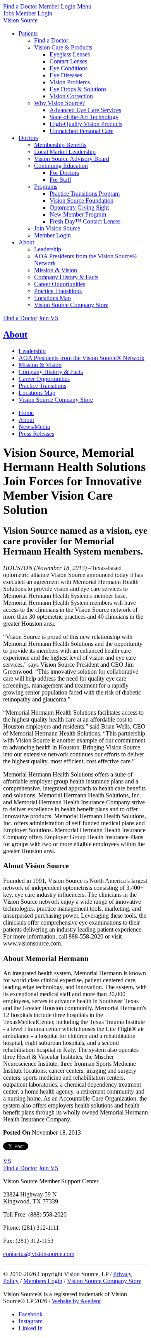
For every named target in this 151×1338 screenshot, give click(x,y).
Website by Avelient (76, 1301)
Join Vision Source (57, 228)
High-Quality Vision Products (86, 124)
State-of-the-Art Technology (84, 117)
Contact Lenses (68, 61)
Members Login (42, 1281)
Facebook (31, 1314)
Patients (28, 33)
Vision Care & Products (63, 47)
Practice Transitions (58, 291)
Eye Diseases (66, 75)
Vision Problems (70, 82)
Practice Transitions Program (85, 193)
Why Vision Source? (59, 103)
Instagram (31, 1321)
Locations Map (52, 298)
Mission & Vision (55, 270)
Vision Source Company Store (71, 305)
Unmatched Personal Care (81, 131)
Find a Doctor (20, 6)
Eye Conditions (69, 68)
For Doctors (64, 172)
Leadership (47, 249)
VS (7, 1161)
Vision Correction (71, 96)
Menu (84, 6)
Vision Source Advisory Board (71, 158)
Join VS (48, 318)
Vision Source (20, 20)
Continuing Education (61, 165)
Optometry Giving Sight (79, 207)
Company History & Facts (66, 277)
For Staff (60, 179)
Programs (45, 186)
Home (26, 413)
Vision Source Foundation (81, 200)
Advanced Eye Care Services (85, 110)
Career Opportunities (59, 284)
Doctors (28, 138)
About (26, 242)
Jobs (8, 13)
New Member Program (78, 214)
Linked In (31, 1328)
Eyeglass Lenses (70, 54)
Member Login (57, 6)
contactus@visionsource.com (38, 1254)
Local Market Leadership (65, 151)
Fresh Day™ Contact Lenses (85, 221)
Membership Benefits (60, 145)
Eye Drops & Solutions (78, 89)
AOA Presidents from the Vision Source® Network (81, 358)
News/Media (34, 426)
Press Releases (36, 433)
